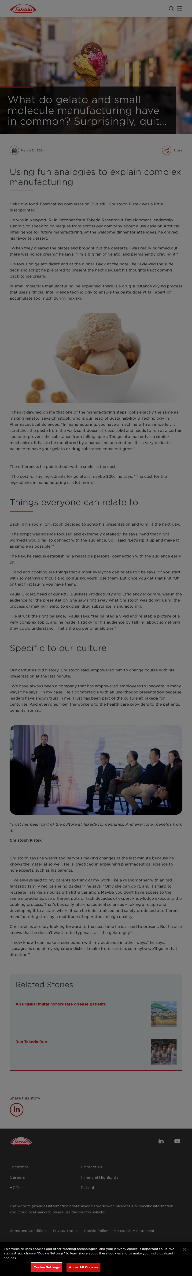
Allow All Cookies (83, 1267)
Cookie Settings (46, 1267)
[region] (96, 1259)
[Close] (184, 1249)
